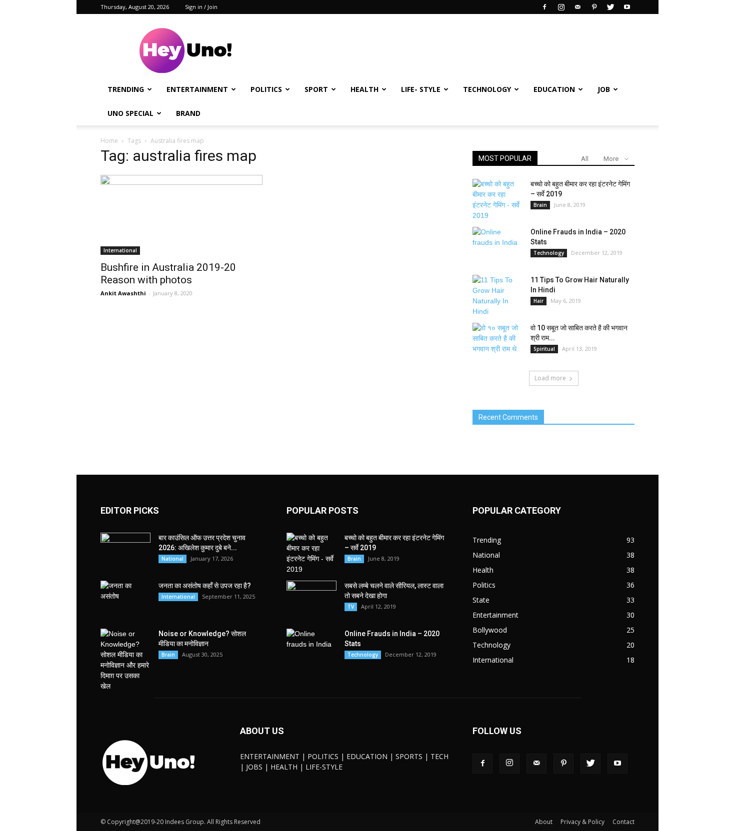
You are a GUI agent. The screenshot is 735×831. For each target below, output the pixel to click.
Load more (550, 378)
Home (109, 140)
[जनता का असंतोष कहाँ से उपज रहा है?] (125, 598)
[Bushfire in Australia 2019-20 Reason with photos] (181, 215)
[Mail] (577, 7)
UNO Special (131, 113)
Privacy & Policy (582, 822)
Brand (188, 113)
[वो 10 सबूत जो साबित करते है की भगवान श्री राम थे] (497, 340)
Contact (623, 822)
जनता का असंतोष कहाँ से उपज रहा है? (204, 586)
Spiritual (544, 348)
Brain (540, 204)
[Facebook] (544, 7)
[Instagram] (561, 7)
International (120, 250)
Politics (266, 89)
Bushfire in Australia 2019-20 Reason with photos (168, 273)
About (543, 822)
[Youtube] (627, 7)
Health (364, 89)
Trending (126, 89)
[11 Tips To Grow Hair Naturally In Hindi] (497, 296)
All (584, 158)
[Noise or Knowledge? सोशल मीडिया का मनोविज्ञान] (125, 660)
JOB (604, 89)
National (173, 558)
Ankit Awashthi (123, 293)
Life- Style (420, 89)
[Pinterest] (594, 7)
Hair (539, 300)
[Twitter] (610, 7)
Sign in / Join (201, 6)
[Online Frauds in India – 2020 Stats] (497, 244)
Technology (487, 89)
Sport (316, 89)
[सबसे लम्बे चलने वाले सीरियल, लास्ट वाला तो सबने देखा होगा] (311, 598)
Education (554, 89)
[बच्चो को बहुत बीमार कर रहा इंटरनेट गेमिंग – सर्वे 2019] (497, 200)
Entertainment (197, 89)
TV (351, 606)
